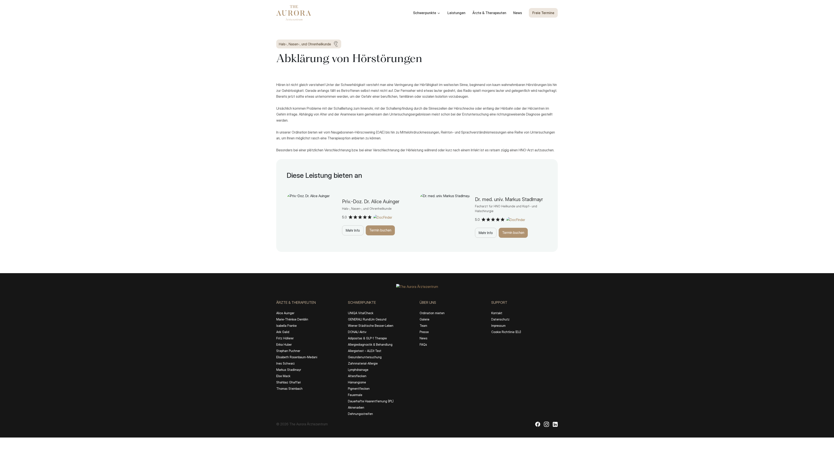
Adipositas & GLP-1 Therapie (367, 338)
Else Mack (283, 376)
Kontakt (496, 313)
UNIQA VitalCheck (360, 313)
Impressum (498, 325)
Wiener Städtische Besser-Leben (370, 325)
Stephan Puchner (288, 351)
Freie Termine (543, 13)
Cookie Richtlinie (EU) (506, 332)
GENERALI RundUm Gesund (367, 319)
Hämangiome (357, 382)
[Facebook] (537, 424)
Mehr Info (353, 230)
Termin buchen (380, 230)
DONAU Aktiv (357, 332)
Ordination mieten (432, 313)
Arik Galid (282, 332)
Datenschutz (500, 319)
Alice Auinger (285, 313)
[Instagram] (546, 424)
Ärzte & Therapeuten (489, 13)
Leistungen (456, 13)
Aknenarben (356, 407)
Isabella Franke (286, 325)
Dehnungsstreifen (360, 414)
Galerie (424, 319)
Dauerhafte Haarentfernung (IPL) (371, 401)
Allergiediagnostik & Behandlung (370, 344)
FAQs (423, 344)
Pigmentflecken (359, 388)
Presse (424, 332)
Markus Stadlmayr (288, 370)
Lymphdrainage (358, 370)
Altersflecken (357, 376)
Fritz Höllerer (285, 338)
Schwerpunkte (424, 13)
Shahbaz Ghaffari (288, 382)
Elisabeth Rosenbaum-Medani (296, 357)
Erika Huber (284, 344)
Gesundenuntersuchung (365, 357)
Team (423, 325)
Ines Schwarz (285, 363)
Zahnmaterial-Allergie (363, 363)
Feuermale (355, 395)
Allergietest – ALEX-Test (364, 351)
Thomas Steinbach (289, 388)
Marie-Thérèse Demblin (292, 319)
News (517, 13)
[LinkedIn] (555, 424)
